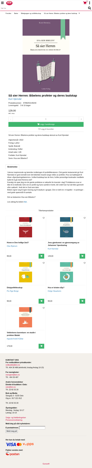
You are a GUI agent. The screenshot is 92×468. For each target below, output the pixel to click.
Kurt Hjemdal (14, 99)
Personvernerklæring (14, 420)
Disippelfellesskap (14, 288)
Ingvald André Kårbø (15, 339)
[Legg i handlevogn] (41, 256)
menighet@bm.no (13, 375)
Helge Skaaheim (54, 291)
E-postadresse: (12, 428)
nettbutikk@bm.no (13, 365)
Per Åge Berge (13, 291)
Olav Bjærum (12, 246)
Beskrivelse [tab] (12, 167)
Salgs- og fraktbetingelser (16, 418)
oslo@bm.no (11, 387)
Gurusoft (46, 464)
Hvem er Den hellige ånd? (18, 243)
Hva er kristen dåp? (56, 288)
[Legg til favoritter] (43, 218)
